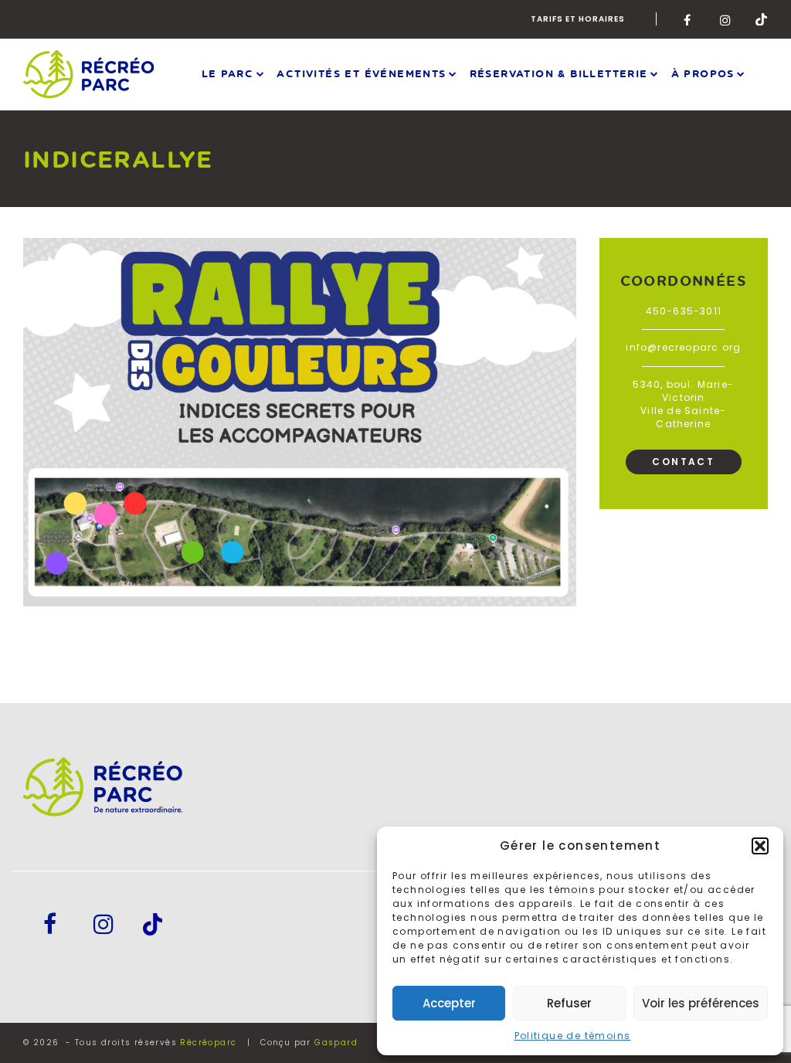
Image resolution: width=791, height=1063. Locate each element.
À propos (703, 73)
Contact (683, 461)
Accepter (449, 1003)
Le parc (228, 73)
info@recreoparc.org (683, 347)
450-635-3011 (683, 311)
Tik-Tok (761, 19)
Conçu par (309, 1042)
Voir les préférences (700, 1003)
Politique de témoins (572, 1035)
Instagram (726, 19)
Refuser (569, 1003)
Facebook (690, 19)
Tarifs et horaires (578, 19)
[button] (760, 846)
